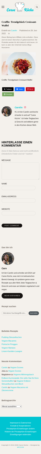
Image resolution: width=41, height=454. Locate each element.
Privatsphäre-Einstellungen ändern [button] (20, 429)
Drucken (9, 94)
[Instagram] (25, 108)
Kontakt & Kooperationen (20, 426)
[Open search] (36, 6)
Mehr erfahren (12, 296)
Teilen (21, 89)
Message (6, 160)
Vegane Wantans (8, 348)
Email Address (9, 196)
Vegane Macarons (9, 341)
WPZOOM (20, 447)
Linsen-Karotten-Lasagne (12, 351)
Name (4, 184)
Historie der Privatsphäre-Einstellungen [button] (20, 432)
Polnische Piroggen (10, 344)
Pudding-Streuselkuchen (12, 337)
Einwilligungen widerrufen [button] (20, 434)
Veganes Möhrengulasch (24, 374)
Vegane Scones (16, 367)
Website (6, 209)
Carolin (14, 30)
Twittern (9, 89)
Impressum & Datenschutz (20, 423)
